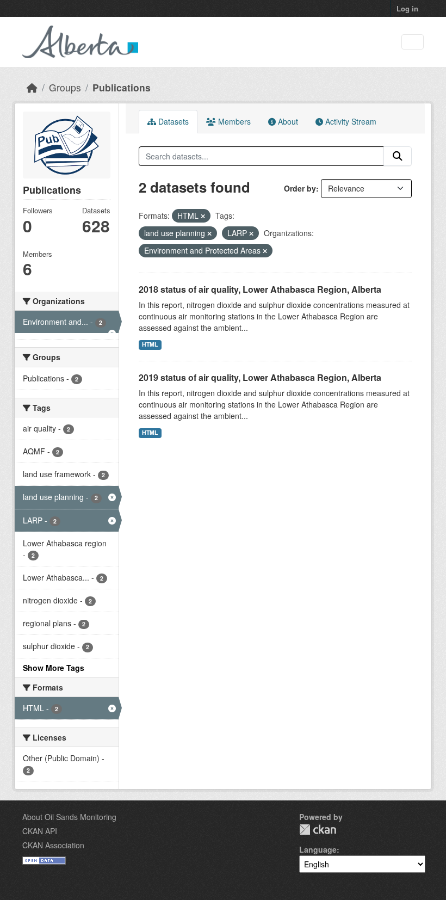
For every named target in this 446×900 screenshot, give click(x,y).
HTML (150, 344)
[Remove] (203, 216)
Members (233, 121)
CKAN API (39, 830)
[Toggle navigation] (412, 42)
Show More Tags (53, 667)
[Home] (32, 87)
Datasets (172, 121)
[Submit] (397, 156)
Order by (300, 188)
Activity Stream (349, 121)
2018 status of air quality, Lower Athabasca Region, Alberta (260, 289)
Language (318, 849)
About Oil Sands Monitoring (69, 816)
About (287, 121)
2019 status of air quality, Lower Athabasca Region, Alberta (260, 377)
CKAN (317, 829)
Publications (121, 87)
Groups (65, 87)
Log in (407, 8)
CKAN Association (53, 845)
